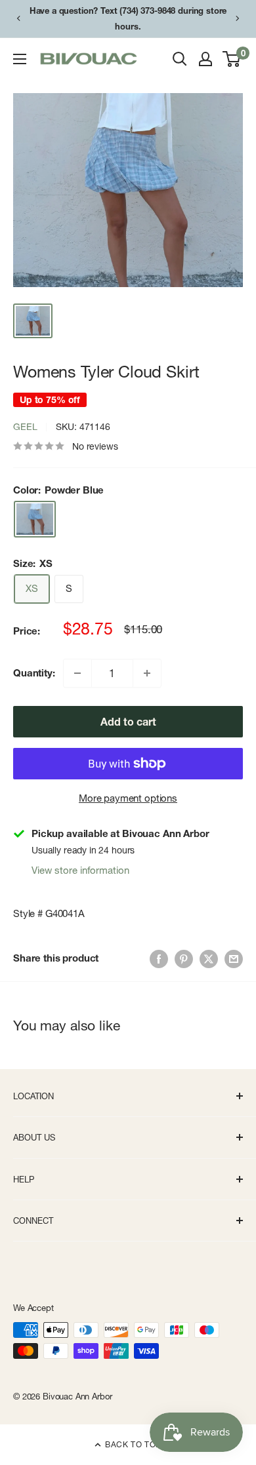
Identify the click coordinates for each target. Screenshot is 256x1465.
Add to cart (128, 721)
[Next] (237, 18)
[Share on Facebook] (159, 958)
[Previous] (18, 18)
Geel (25, 427)
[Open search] (180, 59)
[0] (232, 59)
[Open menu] (19, 59)
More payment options (128, 798)
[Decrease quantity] (77, 673)
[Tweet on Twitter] (209, 958)
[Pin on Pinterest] (184, 958)
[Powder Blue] (35, 519)
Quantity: (34, 673)
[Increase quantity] (147, 673)
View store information (80, 870)
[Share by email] (233, 958)
